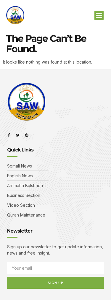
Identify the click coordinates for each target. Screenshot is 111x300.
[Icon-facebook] (9, 135)
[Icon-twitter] (18, 135)
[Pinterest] (26, 135)
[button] (99, 15)
